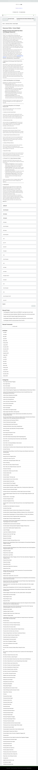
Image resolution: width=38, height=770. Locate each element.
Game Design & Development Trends (9, 432)
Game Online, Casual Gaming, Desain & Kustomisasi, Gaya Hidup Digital (15, 438)
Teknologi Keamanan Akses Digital (9, 741)
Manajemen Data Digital (7, 538)
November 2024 (5, 373)
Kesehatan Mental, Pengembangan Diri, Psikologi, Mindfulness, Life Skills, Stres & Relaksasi (18, 514)
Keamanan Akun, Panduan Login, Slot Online (10, 470)
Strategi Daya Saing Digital (7, 683)
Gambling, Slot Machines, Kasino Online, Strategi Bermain (12, 426)
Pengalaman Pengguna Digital (8, 615)
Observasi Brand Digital (7, 545)
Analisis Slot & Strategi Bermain (8, 399)
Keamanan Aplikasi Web (7, 472)
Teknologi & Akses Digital (7, 696)
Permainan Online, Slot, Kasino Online (9, 626)
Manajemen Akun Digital (7, 536)
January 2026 (5, 344)
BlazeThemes (29, 768)
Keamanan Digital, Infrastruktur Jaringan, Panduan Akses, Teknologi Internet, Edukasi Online (18, 487)
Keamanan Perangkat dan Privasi (8, 500)
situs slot (4, 246)
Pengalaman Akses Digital (7, 609)
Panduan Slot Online (6, 600)
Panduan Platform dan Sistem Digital (9, 594)
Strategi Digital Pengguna (7, 685)
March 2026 (5, 340)
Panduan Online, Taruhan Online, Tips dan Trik (10, 575)
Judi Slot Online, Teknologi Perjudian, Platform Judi (11, 460)
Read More (4, 201)
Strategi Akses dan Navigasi (8, 679)
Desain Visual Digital (6, 407)
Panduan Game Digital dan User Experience (10, 566)
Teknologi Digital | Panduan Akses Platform (10, 731)
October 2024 (5, 375)
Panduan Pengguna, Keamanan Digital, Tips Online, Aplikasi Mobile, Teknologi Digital (17, 592)
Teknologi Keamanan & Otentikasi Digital (10, 739)
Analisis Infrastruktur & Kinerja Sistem (9, 387)
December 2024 (5, 371)
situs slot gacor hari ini (7, 296)
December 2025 (5, 346)
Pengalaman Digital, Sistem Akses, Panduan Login (11, 613)
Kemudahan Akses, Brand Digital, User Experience (11, 506)
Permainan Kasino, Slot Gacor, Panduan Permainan (11, 622)
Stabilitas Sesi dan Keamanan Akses (9, 677)
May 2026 (4, 336)
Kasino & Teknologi (6, 462)
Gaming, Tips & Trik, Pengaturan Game (9, 456)
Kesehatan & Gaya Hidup (7, 508)
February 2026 (5, 342)
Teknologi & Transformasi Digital (8, 720)
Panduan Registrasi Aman (7, 596)
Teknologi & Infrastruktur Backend (8, 710)
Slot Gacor (5, 230)
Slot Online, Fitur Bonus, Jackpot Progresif (10, 656)
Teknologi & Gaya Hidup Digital (8, 708)
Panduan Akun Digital (6, 562)
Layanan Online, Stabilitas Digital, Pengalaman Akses (12, 527)
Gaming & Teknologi (6, 449)
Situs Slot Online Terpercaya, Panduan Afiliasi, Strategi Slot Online (14, 647)
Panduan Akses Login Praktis (8, 554)
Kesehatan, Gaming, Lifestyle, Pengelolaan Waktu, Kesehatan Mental (14, 516)
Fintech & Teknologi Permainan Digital (9, 422)
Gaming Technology (6, 454)
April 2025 (5, 363)
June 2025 (5, 359)
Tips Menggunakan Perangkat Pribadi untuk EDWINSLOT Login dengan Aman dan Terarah (18, 312)
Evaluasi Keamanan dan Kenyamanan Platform (11, 420)
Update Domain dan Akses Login (8, 760)
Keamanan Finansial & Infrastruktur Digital (10, 489)
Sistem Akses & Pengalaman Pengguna (9, 641)
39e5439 (5, 33)
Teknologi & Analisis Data (7, 700)
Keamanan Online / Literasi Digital (8, 496)
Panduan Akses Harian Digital (8, 552)
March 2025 (5, 365)
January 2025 (5, 369)
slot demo (5, 271)
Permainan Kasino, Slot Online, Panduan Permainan (11, 624)
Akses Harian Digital (6, 385)
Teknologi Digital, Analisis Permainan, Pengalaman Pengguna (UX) (14, 733)
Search (4, 304)
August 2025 (5, 355)
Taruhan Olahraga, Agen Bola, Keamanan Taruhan (11, 689)
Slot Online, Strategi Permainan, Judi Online (10, 669)
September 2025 (6, 353)
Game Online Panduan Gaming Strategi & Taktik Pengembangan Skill (14, 436)
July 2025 (4, 357)
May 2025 (4, 361)
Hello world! (15, 326)
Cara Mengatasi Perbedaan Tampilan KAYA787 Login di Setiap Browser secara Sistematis (18, 318)
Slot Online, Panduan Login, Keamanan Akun (10, 663)
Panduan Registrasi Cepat (7, 598)
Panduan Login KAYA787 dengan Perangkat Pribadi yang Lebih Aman (14, 316)
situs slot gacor (5, 226)
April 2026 (5, 338)
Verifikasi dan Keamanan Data (8, 764)
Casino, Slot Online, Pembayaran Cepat (9, 401)
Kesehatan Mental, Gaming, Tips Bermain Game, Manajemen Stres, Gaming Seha (16, 510)
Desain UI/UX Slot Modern (7, 405)
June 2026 (5, 334)
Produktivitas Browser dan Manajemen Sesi (10, 637)
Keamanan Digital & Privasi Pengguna (9, 483)
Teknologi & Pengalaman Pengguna (9, 716)
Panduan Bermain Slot (6, 564)
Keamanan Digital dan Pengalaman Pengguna (10, 485)
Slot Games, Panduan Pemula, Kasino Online (10, 654)
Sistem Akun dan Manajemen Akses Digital (10, 643)
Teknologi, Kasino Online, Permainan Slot (10, 751)
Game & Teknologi (6, 430)
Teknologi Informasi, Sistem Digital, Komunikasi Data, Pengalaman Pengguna (16, 737)
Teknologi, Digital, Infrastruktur (8, 749)
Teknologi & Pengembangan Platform (9, 718)
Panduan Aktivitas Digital (7, 560)
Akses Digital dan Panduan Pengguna (9, 381)
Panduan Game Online (6, 568)
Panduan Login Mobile (7, 573)
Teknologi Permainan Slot (7, 743)
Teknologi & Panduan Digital (7, 714)
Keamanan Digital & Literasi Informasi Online (10, 479)
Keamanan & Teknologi (7, 468)
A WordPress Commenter (7, 326)
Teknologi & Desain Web (7, 704)
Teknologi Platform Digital (7, 745)
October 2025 (5, 351)
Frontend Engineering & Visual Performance (10, 424)
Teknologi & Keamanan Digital (8, 712)
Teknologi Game (6, 735)
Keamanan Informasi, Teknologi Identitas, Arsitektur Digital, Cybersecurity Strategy (16, 491)
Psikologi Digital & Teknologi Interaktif (9, 639)
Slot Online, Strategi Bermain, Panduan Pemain (11, 667)
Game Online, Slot (6, 440)
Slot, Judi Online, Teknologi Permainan (9, 673)
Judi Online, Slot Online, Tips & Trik (9, 458)
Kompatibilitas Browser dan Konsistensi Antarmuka (11, 523)
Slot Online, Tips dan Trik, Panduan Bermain (10, 671)
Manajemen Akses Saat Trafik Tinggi (9, 534)
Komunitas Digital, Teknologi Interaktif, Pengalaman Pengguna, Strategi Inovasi (16, 525)
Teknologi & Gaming (6, 706)
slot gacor (5, 222)
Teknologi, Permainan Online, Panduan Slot (10, 753)
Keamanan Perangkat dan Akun (8, 498)
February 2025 (5, 367)
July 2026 (4, 332)
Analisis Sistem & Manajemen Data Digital (10, 395)
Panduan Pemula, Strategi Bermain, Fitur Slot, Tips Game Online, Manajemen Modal (17, 587)
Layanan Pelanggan (6, 529)
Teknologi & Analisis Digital (7, 702)
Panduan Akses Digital (7, 550)
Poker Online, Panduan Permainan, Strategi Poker (11, 635)
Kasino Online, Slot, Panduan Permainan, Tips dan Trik (12, 466)
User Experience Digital (7, 762)
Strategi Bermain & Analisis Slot (8, 681)
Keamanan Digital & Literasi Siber (8, 481)
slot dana (4, 267)
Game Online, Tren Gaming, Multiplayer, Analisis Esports (12, 442)
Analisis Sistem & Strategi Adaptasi (9, 397)
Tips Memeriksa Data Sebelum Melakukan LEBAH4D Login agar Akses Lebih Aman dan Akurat (19, 314)
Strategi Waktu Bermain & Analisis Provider (10, 687)
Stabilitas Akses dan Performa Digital (9, 675)
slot (4, 238)
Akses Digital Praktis (6, 383)
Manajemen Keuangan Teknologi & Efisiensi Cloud (11, 540)
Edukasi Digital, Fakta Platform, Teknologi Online (11, 411)
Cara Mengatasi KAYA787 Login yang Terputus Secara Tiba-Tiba (13, 320)
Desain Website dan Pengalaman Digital (9, 409)
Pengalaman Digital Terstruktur (8, 611)
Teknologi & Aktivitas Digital (8, 698)
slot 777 (4, 242)
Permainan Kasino (6, 620)
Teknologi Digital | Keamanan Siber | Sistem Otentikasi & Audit (13, 729)
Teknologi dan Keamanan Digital (8, 727)
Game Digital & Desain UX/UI (8, 434)
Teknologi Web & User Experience (8, 747)
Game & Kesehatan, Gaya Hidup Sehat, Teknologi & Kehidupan (13, 428)
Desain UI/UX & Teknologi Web (8, 403)
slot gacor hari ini (6, 275)
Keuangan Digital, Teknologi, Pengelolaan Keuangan (11, 518)
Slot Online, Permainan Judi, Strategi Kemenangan (11, 665)
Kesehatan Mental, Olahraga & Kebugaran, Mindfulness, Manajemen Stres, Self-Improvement (18, 512)
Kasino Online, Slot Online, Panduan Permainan (11, 464)
